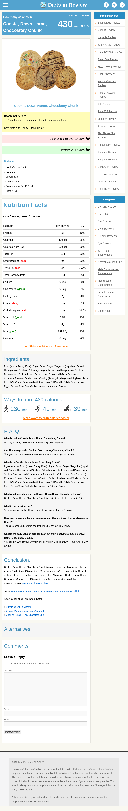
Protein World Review (110, 52)
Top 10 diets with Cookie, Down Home (46, 346)
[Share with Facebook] (106, 5)
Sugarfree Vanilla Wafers (18, 607)
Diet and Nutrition (107, 206)
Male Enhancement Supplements (108, 271)
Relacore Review (107, 174)
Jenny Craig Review (109, 44)
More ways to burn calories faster (46, 418)
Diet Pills (103, 214)
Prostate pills (105, 303)
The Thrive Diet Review (106, 135)
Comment (8, 670)
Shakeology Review (109, 22)
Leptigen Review (107, 118)
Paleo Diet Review (108, 59)
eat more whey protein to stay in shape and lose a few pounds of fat (44, 591)
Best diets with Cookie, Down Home (24, 128)
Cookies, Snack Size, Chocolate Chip (25, 614)
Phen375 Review (107, 111)
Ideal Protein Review (109, 66)
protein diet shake (35, 120)
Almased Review (107, 152)
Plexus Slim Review (109, 145)
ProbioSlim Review (108, 189)
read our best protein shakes (35, 583)
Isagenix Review (107, 37)
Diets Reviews (106, 228)
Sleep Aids (104, 311)
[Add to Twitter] (114, 5)
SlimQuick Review (108, 167)
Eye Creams (104, 243)
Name (6, 709)
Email (6, 719)
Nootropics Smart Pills (110, 262)
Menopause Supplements (105, 282)
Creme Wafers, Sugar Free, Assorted (25, 611)
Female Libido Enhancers (106, 294)
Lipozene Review (107, 181)
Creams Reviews (107, 236)
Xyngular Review (107, 159)
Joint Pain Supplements (105, 252)
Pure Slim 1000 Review (106, 94)
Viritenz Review (106, 30)
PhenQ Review (106, 74)
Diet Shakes (104, 221)
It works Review (106, 126)
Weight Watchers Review (107, 83)
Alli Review (104, 104)
